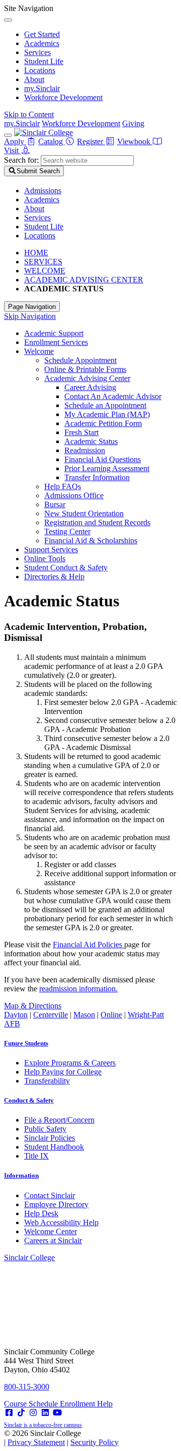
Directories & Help (54, 576)
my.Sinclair (42, 88)
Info (21, 1175)
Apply (15, 141)
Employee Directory (56, 1204)
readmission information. (78, 988)
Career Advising (90, 387)
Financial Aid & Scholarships (90, 540)
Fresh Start (81, 432)
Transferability (47, 1080)
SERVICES (43, 261)
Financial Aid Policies (88, 944)
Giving (133, 123)
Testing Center (67, 531)
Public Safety (45, 1129)
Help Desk (41, 1213)
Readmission (84, 450)
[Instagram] (33, 1412)
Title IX (36, 1156)
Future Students (26, 1043)
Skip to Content (29, 114)
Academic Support (53, 333)
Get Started (42, 34)
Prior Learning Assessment (106, 468)
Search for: (21, 160)
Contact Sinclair (49, 1195)
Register (91, 141)
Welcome (39, 351)
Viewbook (134, 141)
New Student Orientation (84, 513)
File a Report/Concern (59, 1120)
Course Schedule (32, 1403)
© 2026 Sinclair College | (61, 1437)
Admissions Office (74, 495)
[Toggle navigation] (8, 135)
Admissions (42, 190)
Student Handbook (54, 1147)
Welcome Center (50, 1231)
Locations (39, 70)
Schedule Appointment (80, 360)
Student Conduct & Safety (66, 567)
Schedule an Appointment (105, 405)
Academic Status (91, 441)
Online (111, 1014)
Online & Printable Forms (85, 369)
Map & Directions (32, 1005)
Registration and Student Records (97, 522)
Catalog (51, 141)
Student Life (43, 61)
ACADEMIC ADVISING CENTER (83, 279)
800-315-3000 (26, 1386)
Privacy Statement (36, 1442)
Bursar (54, 504)
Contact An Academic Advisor (112, 396)
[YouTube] (57, 1412)
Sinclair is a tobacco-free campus (43, 1424)
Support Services (51, 549)
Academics (41, 43)
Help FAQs (62, 486)
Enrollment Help (86, 1403)
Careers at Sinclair (53, 1240)
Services (37, 52)
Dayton (16, 1014)
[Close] (8, 20)
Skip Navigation (30, 316)
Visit (12, 150)
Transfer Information (97, 477)
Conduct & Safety (29, 1100)
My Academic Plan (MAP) (107, 414)
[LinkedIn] (45, 1412)
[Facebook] (9, 1412)
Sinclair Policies (49, 1138)
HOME (36, 252)
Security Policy (94, 1442)
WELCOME (44, 270)
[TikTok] (21, 1412)
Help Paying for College (63, 1071)
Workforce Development (63, 97)
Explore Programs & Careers (70, 1062)
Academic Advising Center (87, 378)
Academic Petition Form (103, 423)
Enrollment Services (56, 342)
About (34, 79)
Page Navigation (32, 306)
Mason (84, 1014)
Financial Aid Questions (102, 459)
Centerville (50, 1014)
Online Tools (44, 558)
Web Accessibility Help (61, 1222)
